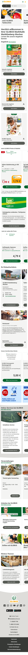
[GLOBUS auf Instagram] (7, 605)
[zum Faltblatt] (14, 55)
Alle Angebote (12, 42)
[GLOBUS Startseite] (6, 2)
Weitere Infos (15, 495)
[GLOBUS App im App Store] (9, 611)
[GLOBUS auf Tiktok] (17, 605)
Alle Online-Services (6, 409)
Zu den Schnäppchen (14, 226)
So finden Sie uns (14, 627)
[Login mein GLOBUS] (25, 2)
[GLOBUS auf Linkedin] (21, 605)
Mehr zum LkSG (11, 582)
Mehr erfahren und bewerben (11, 527)
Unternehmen (14, 629)
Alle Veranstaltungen (6, 462)
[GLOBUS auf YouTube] (14, 605)
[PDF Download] (25, 342)
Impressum (14, 639)
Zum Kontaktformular (10, 296)
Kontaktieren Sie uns (15, 619)
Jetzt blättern (14, 74)
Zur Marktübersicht (10, 305)
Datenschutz (14, 641)
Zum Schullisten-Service (11, 450)
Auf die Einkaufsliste (12, 187)
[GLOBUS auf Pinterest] (11, 605)
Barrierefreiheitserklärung (14, 649)
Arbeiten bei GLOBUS (14, 634)
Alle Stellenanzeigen (6, 505)
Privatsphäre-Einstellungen (14, 644)
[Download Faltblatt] (23, 69)
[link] (11, 17)
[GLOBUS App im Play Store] (17, 611)
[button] (6, 6)
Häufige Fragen (14, 616)
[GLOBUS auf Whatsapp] (24, 605)
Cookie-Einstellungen (14, 647)
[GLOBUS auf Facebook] (4, 605)
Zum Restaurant (14, 345)
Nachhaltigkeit (14, 632)
